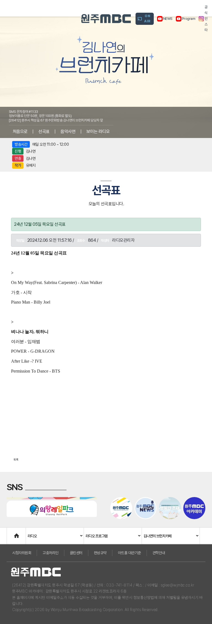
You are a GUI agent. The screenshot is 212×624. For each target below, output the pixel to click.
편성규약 (100, 553)
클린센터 (76, 553)
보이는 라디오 (98, 131)
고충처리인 (51, 553)
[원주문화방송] (106, 18)
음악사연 (67, 131)
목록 (16, 459)
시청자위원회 (21, 553)
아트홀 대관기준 (129, 553)
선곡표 (44, 131)
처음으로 (20, 131)
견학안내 (158, 553)
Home (12, 533)
